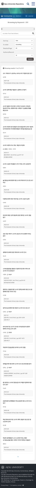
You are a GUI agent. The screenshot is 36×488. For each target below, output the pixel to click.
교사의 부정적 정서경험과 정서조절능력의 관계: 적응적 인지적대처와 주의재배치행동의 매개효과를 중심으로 (18, 128)
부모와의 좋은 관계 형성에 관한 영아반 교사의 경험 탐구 (17, 216)
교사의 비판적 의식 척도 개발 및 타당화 (14, 145)
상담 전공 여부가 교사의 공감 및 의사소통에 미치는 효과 (17, 235)
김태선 (6, 149)
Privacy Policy (4, 485)
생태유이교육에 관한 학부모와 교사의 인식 (14, 252)
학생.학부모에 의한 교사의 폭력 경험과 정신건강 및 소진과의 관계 (17, 420)
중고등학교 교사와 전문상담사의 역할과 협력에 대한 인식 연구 (17, 383)
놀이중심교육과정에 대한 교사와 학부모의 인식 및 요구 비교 (18, 181)
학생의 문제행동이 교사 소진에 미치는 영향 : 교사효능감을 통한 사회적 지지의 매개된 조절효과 (16, 439)
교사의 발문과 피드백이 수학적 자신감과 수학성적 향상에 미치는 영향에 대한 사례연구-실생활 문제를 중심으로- (17, 108)
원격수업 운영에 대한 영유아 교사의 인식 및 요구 (16, 308)
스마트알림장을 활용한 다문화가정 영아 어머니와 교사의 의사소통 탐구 (16, 270)
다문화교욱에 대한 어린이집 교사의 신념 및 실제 (16, 199)
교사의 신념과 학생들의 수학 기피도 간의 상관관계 (17, 164)
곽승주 (10, 274)
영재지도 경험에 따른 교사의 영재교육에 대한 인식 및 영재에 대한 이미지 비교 (17, 290)
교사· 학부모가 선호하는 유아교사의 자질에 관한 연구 (17, 73)
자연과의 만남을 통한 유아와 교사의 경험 (14, 347)
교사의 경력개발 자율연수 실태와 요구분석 (14, 90)
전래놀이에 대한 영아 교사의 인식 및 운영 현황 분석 (17, 364)
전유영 (10, 332)
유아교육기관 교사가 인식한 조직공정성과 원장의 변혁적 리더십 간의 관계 (16, 328)
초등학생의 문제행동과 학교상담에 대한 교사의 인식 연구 (17, 402)
